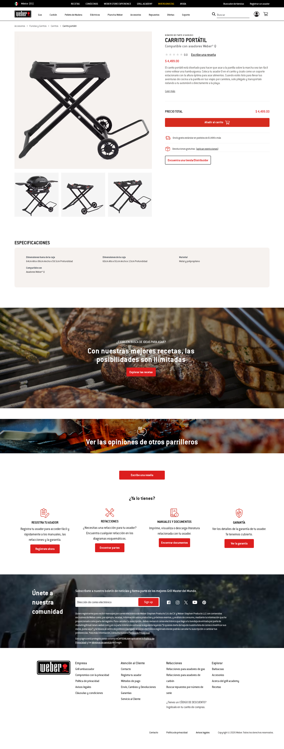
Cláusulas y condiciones (89, 693)
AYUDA (183, 3)
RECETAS (75, 3)
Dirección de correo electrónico (94, 602)
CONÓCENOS (92, 3)
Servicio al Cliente (130, 699)
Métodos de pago (130, 681)
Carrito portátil (70, 26)
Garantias (126, 693)
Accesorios (19, 26)
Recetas (216, 687)
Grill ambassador (84, 669)
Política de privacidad (87, 681)
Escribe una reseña (203, 55)
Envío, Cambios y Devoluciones (138, 687)
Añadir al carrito (214, 122)
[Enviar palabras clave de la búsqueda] (214, 14)
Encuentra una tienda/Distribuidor (188, 160)
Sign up (148, 602)
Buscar (221, 15)
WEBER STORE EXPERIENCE (117, 3)
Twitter (186, 602)
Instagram (177, 602)
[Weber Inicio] (22, 13)
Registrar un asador (260, 3)
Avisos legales (83, 687)
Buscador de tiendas (233, 3)
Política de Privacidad (139, 632)
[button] (44, 15)
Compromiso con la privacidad (92, 675)
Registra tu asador (131, 675)
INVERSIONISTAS (166, 3)
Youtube (195, 602)
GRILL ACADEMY (144, 3)
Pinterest (204, 602)
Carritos (54, 26)
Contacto (126, 669)
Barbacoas (218, 669)
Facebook (168, 602)
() (207, 148)
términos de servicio (102, 642)
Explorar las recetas (141, 372)
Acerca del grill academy (225, 681)
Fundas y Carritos (38, 26)
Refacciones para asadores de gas (185, 669)
